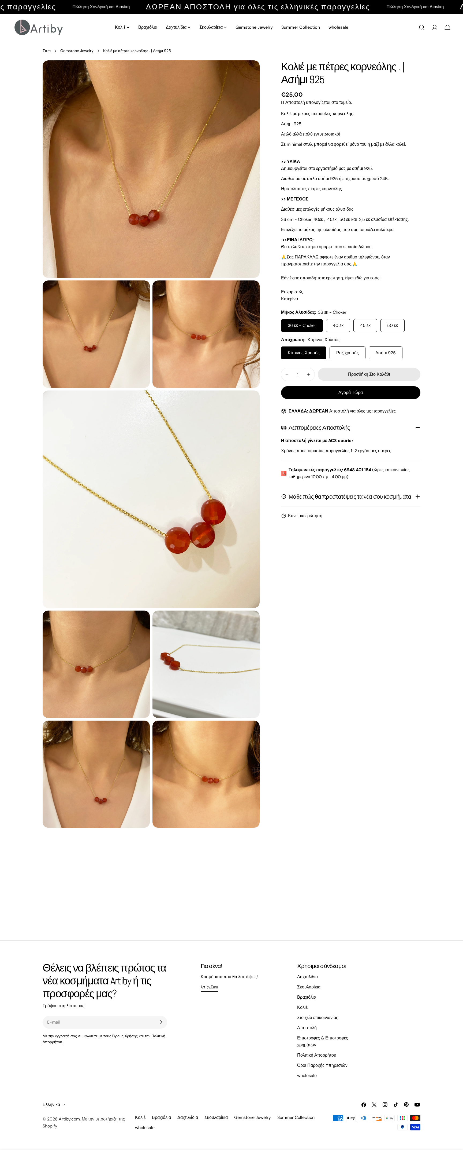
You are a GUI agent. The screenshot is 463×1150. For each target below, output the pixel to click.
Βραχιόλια (306, 997)
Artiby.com (69, 1119)
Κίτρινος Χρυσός (304, 353)
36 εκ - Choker (302, 325)
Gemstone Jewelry (77, 50)
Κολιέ (302, 1007)
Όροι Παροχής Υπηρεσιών (322, 1065)
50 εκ (392, 325)
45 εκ (365, 325)
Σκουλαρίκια (308, 987)
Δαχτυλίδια (307, 977)
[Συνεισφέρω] (161, 1022)
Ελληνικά (51, 1104)
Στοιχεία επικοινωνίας (317, 1017)
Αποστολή (295, 102)
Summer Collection (296, 1117)
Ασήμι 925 (385, 353)
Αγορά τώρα (350, 392)
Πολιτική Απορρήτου (316, 1055)
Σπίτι (47, 50)
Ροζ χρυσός (347, 353)
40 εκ (338, 325)
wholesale (307, 1075)
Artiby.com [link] (209, 987)
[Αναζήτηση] (421, 27)
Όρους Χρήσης (125, 1036)
